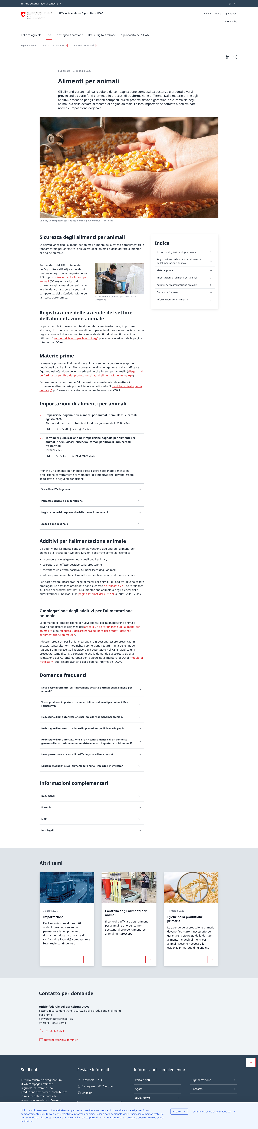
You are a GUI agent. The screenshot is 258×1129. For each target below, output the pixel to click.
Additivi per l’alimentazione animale (177, 285)
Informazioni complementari (173, 299)
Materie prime (165, 270)
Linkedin (87, 1093)
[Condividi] (235, 57)
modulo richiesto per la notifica (74, 338)
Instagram (88, 1086)
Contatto (197, 1089)
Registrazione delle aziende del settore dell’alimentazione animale (179, 261)
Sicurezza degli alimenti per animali (177, 252)
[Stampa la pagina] (227, 56)
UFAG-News (142, 1098)
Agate (138, 1089)
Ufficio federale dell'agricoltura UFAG (81, 13)
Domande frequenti (168, 292)
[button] (31, 35)
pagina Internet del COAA (94, 594)
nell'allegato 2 (113, 586)
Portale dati (142, 1080)
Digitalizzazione (201, 1080)
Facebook (88, 1080)
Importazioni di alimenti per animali (177, 277)
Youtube (107, 1086)
